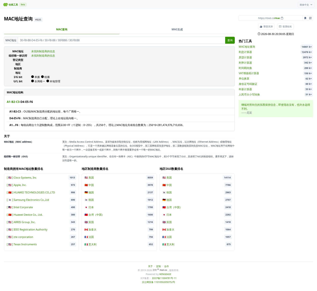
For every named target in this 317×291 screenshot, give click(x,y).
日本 (89, 207)
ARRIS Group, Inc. (24, 222)
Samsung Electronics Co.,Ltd (31, 200)
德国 (89, 192)
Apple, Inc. (20, 185)
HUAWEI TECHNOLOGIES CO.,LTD (34, 192)
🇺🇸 (10, 177)
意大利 (90, 244)
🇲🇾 (10, 207)
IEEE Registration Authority (30, 229)
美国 (89, 177)
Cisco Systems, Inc (25, 177)
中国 (89, 185)
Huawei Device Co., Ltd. (28, 214)
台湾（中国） (94, 214)
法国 (89, 237)
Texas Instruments (25, 244)
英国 (89, 222)
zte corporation (23, 237)
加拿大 (90, 229)
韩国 (89, 200)
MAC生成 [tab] (177, 29)
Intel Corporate (23, 207)
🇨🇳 (10, 192)
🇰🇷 (10, 200)
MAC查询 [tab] (61, 29)
